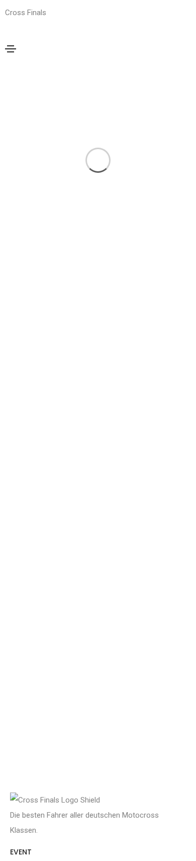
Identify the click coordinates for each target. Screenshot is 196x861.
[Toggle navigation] (10, 48)
